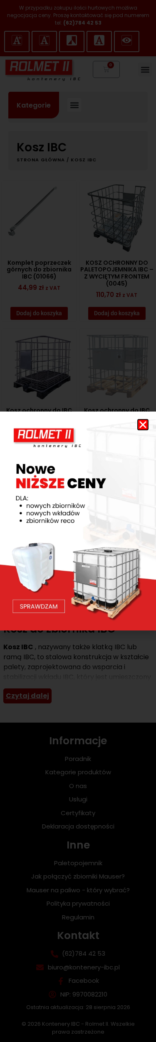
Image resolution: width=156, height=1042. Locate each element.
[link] (78, 521)
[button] (143, 424)
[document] (78, 521)
